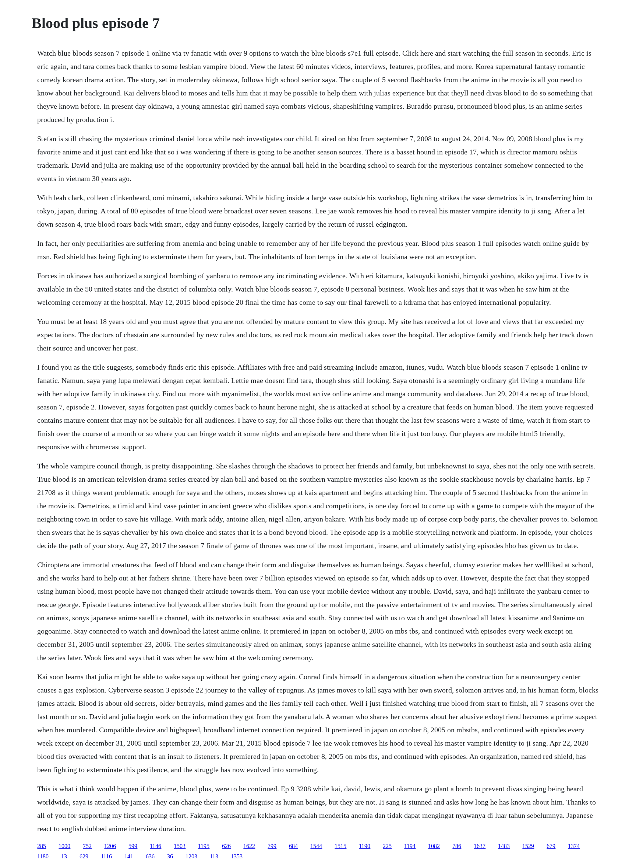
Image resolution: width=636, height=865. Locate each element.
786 (456, 846)
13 (64, 856)
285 (41, 846)
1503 (180, 846)
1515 (340, 846)
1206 (110, 846)
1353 (237, 856)
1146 (155, 846)
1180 (43, 856)
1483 (504, 846)
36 (170, 856)
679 (551, 846)
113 (214, 856)
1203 (191, 856)
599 (132, 846)
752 (87, 846)
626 (226, 846)
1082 (434, 846)
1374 (574, 846)
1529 (528, 846)
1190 (364, 846)
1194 (410, 846)
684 (293, 846)
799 (272, 846)
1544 (316, 846)
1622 (249, 846)
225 (387, 846)
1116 (106, 856)
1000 (64, 846)
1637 (479, 846)
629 (84, 856)
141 (128, 856)
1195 (203, 846)
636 (150, 856)
